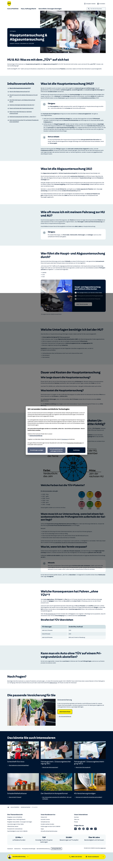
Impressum (64, 439)
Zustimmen (76, 450)
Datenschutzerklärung (35, 435)
